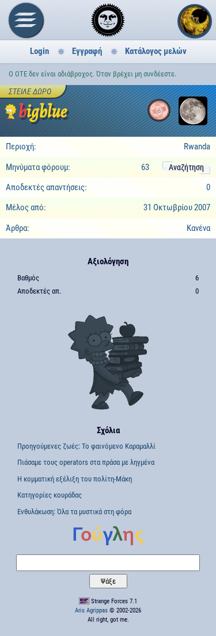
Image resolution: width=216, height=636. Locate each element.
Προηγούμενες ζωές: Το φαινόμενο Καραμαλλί (86, 446)
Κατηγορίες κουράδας (49, 495)
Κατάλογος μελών (156, 51)
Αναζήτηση (186, 167)
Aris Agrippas (91, 610)
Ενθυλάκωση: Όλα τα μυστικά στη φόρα (74, 511)
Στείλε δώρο (30, 91)
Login (39, 51)
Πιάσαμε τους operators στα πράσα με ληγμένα (85, 462)
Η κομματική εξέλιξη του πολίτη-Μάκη (74, 479)
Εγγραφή (87, 51)
